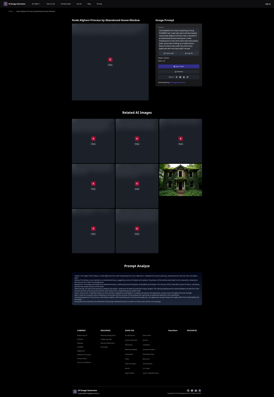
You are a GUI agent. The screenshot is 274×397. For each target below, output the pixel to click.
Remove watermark (107, 343)
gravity (145, 340)
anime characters (131, 340)
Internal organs (130, 364)
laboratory (128, 345)
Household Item (148, 354)
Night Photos (129, 373)
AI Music (80, 339)
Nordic (127, 368)
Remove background (108, 335)
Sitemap (80, 343)
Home (11, 11)
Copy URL (190, 53)
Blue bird (146, 359)
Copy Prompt (170, 53)
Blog (89, 4)
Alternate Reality (131, 349)
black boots (147, 335)
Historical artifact (149, 349)
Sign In (268, 4)
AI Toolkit (35, 4)
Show (110, 65)
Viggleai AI (81, 351)
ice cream (146, 368)
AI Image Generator (17, 4)
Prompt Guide (66, 4)
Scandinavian (147, 364)
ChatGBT (80, 347)
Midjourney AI (82, 335)
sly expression (130, 335)
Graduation (129, 354)
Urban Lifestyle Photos (151, 373)
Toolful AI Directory (84, 355)
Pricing (99, 4)
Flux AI (79, 4)
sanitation (146, 345)
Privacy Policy (82, 358)
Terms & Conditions (84, 362)
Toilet (127, 359)
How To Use (51, 4)
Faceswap (104, 347)
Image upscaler (106, 339)
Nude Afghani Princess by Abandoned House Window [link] (35, 11)
